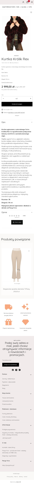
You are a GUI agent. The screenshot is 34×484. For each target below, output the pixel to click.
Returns (16, 476)
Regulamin (5, 385)
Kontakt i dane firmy (8, 447)
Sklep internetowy (14, 481)
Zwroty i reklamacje (8, 379)
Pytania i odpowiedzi (8, 382)
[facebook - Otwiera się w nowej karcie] (13, 370)
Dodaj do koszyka (17, 104)
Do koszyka (17, 283)
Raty (3, 388)
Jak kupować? (6, 438)
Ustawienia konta (7, 401)
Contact (25, 476)
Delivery (21, 476)
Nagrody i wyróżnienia (9, 456)
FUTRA (30, 7)
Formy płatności (7, 413)
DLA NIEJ (24, 7)
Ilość (2, 94)
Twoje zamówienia (8, 398)
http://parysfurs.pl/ (8, 465)
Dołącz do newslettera (10, 364)
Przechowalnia (6, 404)
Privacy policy (10, 476)
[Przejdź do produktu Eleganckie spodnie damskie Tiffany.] (16, 267)
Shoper (18, 473)
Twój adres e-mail (6, 360)
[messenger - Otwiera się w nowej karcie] (20, 370)
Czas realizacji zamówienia (10, 420)
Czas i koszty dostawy (9, 417)
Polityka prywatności (8, 429)
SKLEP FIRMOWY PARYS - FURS (10, 7)
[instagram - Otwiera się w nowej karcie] (16, 370)
